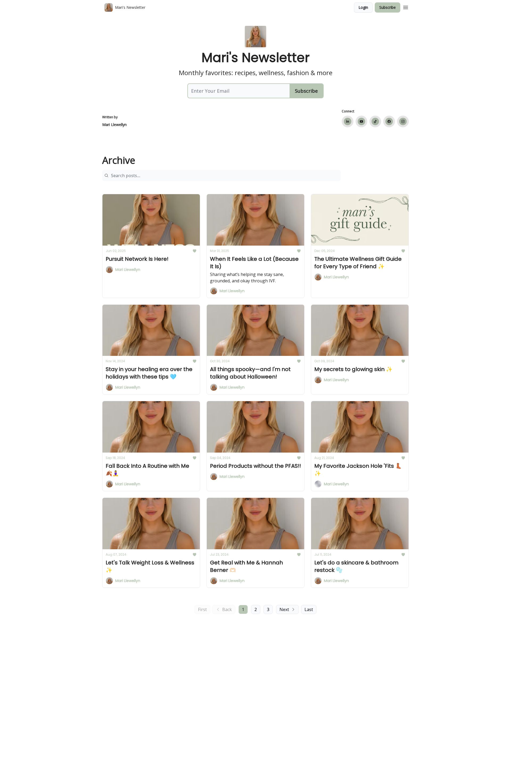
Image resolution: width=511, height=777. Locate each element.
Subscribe (387, 7)
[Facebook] (389, 121)
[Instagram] (403, 121)
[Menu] (405, 7)
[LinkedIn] (347, 121)
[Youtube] (361, 121)
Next (284, 609)
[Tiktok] (375, 121)
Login (363, 7)
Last (308, 609)
